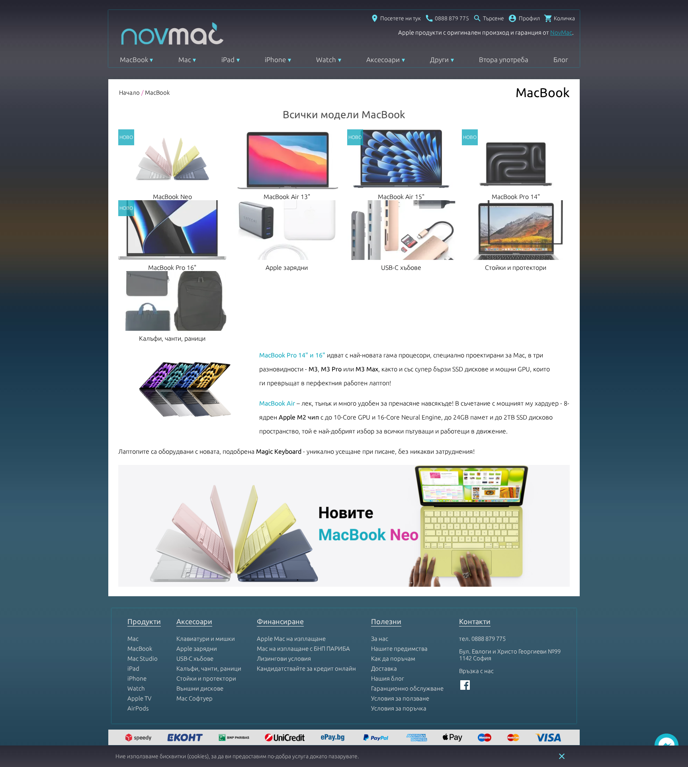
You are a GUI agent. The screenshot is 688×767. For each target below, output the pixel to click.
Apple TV (139, 698)
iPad (228, 59)
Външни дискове (199, 688)
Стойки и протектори (206, 678)
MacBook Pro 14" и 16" (292, 355)
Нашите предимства (399, 648)
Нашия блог (387, 678)
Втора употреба (503, 59)
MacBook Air (277, 403)
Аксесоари (383, 59)
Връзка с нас (476, 670)
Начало (129, 92)
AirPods (138, 708)
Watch (326, 59)
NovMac (561, 32)
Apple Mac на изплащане (291, 638)
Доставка (384, 668)
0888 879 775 (488, 638)
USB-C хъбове (194, 658)
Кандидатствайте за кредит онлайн (306, 668)
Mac (184, 59)
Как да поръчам (393, 658)
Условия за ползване (400, 698)
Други (439, 59)
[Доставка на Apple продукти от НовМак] (139, 738)
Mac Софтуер (194, 698)
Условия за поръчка (398, 708)
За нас (379, 638)
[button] (524, 18)
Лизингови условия (284, 658)
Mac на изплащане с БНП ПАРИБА (303, 648)
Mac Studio (142, 658)
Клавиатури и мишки (205, 638)
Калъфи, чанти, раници (208, 668)
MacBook (134, 59)
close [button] (562, 756)
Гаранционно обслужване (407, 688)
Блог (560, 59)
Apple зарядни (196, 648)
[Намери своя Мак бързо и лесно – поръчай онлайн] (333, 738)
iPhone (275, 59)
